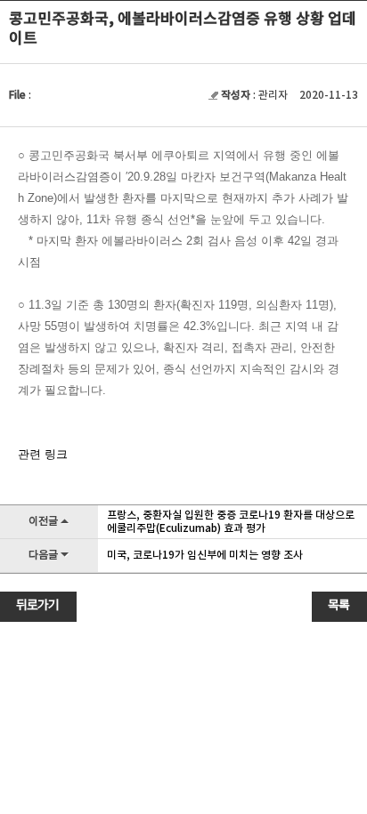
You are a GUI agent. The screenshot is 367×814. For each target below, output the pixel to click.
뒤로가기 (37, 606)
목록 (338, 606)
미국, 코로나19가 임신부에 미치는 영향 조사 (205, 555)
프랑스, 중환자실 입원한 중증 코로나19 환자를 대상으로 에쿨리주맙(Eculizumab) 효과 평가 (231, 522)
